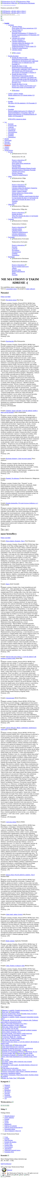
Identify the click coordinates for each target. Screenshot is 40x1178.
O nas (6, 1137)
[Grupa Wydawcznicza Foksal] (13, 11)
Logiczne (14, 248)
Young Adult (31, 46)
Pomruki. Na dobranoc (13, 478)
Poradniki (15, 201)
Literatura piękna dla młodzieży (22, 43)
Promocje (7, 1085)
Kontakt (6, 1119)
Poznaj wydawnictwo (18, 160)
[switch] (4, 1175)
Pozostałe (16, 36)
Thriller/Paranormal (18, 46)
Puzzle (33, 72)
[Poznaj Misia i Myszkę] (15, 90)
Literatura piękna (17, 161)
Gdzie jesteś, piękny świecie (14, 914)
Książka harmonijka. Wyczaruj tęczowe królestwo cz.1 (22, 503)
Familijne (14, 253)
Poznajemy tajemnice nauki (20, 196)
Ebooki (6, 1088)
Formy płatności (9, 1117)
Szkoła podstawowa (15, 95)
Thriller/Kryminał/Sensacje (20, 175)
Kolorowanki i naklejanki (21, 69)
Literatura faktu (16, 166)
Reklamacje (7, 1124)
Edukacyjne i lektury (19, 85)
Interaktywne (29, 62)
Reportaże (35, 35)
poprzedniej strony (11, 289)
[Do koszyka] (1, 338)
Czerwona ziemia (11, 822)
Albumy (31, 111)
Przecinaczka (10, 341)
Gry (5, 1098)
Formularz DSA (9, 1152)
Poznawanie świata (22, 79)
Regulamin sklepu (9, 1129)
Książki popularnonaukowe (21, 35)
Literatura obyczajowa (18, 171)
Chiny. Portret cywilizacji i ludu (15, 965)
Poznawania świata (19, 87)
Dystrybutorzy (8, 1147)
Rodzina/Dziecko (30, 114)
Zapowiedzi (7, 1096)
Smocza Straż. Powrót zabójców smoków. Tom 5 (20, 875)
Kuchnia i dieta (28, 112)
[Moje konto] (1, 16)
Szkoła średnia (29, 95)
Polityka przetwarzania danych (13, 1127)
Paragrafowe (15, 255)
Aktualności (8, 1148)
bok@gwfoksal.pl (6, 1164)
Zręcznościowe (16, 252)
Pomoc (6, 1121)
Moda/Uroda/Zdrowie (16, 114)
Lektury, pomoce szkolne (19, 191)
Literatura (7, 1087)
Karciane (14, 247)
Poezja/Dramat (17, 30)
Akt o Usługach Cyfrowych (12, 1131)
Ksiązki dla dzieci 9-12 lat (27, 199)
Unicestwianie (10, 698)
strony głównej (30, 289)
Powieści (16, 82)
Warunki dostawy (9, 1116)
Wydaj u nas (8, 1143)
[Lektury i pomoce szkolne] (11, 98)
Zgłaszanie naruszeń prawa (12, 1150)
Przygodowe (15, 250)
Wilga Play (15, 216)
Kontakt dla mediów (10, 1142)
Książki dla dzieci (17, 194)
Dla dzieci (12, 103)
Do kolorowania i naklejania (22, 76)
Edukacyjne (19, 62)
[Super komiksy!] (11, 106)
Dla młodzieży (23, 103)
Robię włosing (10, 941)
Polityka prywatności (10, 1126)
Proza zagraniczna (30, 28)
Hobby (11, 116)
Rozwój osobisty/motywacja (18, 111)
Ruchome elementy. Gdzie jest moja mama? (19, 458)
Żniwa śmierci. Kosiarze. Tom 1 (15, 541)
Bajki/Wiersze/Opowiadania (22, 59)
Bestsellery (7, 1090)
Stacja (8, 584)
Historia (32, 33)
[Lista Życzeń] (1, 18)
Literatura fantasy (17, 230)
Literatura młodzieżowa (19, 186)
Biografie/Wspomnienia (20, 33)
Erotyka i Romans (18, 40)
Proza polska (17, 28)
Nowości (7, 1093)
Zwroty (6, 1122)
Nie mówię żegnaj (11, 300)
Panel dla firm (8, 1140)
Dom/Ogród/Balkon (15, 112)
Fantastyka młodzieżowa (20, 45)
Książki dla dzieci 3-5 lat (24, 198)
